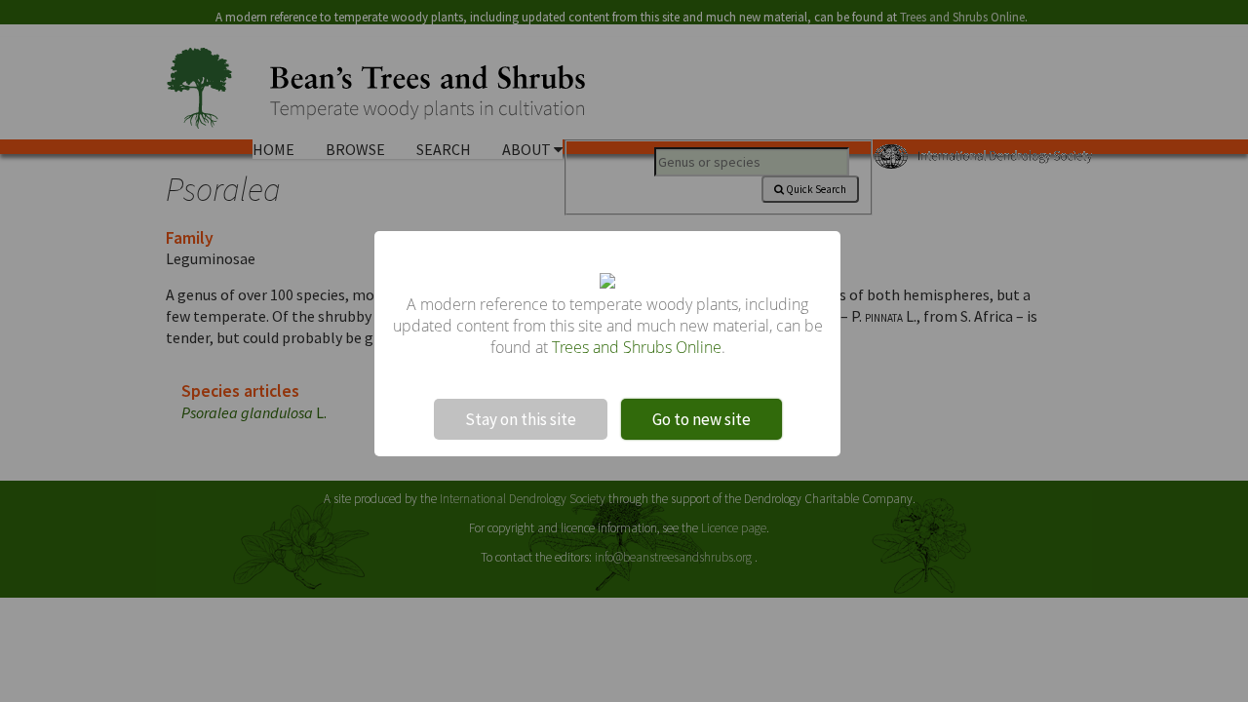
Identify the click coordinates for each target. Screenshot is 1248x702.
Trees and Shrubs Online (637, 347)
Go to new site (701, 419)
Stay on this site (520, 419)
